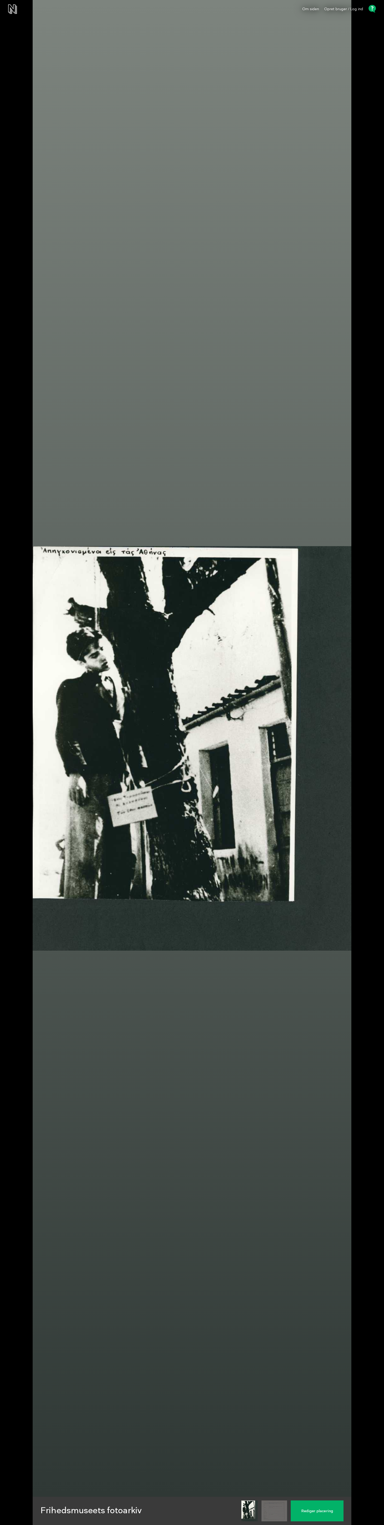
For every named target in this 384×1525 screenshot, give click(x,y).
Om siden (310, 9)
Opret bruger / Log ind (343, 9)
